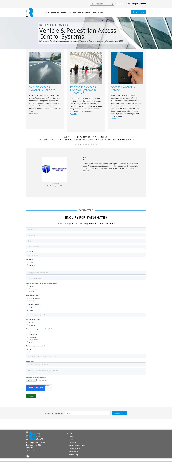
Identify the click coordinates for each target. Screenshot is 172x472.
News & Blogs (97, 13)
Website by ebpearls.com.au (161, 466)
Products (55, 13)
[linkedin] (28, 457)
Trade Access (139, 12)
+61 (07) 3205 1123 (33, 450)
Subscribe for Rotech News (54, 414)
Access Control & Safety (77, 446)
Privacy (17, 466)
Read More (33, 114)
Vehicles (71, 440)
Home (46, 13)
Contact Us (119, 4)
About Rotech (84, 13)
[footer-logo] (34, 436)
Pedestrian (72, 443)
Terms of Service (6, 466)
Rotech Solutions (68, 13)
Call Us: (136, 4)
